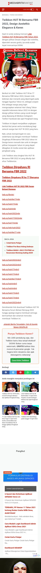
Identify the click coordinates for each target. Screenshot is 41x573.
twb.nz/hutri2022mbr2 (11, 260)
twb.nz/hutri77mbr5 (10, 293)
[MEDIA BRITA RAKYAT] (20, 3)
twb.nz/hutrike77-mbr (11, 232)
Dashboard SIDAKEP (13, 548)
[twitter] (13, 372)
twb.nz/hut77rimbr (10, 223)
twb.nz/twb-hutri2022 (11, 227)
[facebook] (5, 372)
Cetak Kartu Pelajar (14, 243)
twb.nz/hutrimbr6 (9, 288)
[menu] (4, 9)
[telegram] (35, 372)
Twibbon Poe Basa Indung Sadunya (19, 247)
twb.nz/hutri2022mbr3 (11, 265)
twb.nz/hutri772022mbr (12, 218)
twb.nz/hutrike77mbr (11, 199)
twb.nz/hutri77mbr (10, 204)
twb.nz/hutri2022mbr (11, 213)
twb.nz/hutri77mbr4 (10, 274)
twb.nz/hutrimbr (9, 209)
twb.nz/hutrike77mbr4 (11, 279)
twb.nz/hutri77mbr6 (10, 298)
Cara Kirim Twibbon (20, 360)
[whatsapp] (28, 372)
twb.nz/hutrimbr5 (9, 283)
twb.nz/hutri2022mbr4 (11, 302)
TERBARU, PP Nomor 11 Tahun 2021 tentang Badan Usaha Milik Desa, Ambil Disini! (20, 510)
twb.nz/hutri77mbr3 (10, 269)
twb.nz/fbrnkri (8, 194)
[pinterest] (20, 372)
